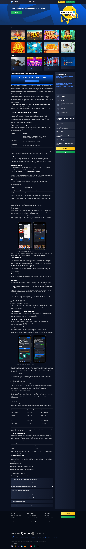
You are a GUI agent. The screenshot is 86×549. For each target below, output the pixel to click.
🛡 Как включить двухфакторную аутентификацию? (23, 486)
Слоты (34, 1)
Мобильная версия (31, 525)
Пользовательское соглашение (51, 537)
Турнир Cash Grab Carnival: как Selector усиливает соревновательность (51, 68)
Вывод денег (13, 517)
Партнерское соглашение (16, 536)
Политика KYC (71, 536)
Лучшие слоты (30, 523)
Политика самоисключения (38, 536)
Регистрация (71, 1)
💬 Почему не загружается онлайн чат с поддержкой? (24, 479)
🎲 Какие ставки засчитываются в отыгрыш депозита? (24, 494)
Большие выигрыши (48, 517)
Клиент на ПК (47, 519)
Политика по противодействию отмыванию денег (20, 537)
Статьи (29, 1)
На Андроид (46, 521)
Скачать (61, 1)
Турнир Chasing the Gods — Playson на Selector (64, 90)
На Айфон (13, 521)
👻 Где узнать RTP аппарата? (18, 501)
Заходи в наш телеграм (66, 12)
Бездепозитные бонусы (16, 515)
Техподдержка (47, 523)
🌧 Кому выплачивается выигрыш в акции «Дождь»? (23, 482)
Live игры (13, 513)
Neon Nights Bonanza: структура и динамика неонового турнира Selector (34, 68)
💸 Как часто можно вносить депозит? (20, 490)
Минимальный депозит (32, 517)
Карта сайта (17, 529)
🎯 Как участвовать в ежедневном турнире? (21, 505)
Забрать (16, 12)
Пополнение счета (31, 515)
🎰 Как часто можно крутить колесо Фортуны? (22, 497)
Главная (12, 529)
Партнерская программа (27, 536)
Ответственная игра (49, 536)
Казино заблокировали (16, 519)
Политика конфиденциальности (37, 537)
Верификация (30, 513)
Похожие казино (14, 523)
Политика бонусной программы (60, 536)
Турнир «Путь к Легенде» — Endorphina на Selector (67, 67)
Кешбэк (29, 519)
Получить (32, 81)
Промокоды (46, 515)
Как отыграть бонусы (32, 521)
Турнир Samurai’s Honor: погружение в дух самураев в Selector (17, 68)
